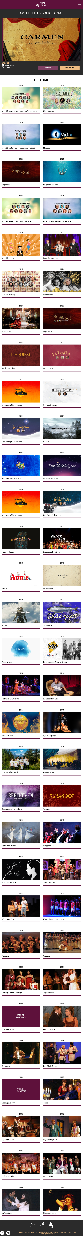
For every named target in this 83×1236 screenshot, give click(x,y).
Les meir (48, 68)
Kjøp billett (69, 68)
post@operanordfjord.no (48, 1233)
